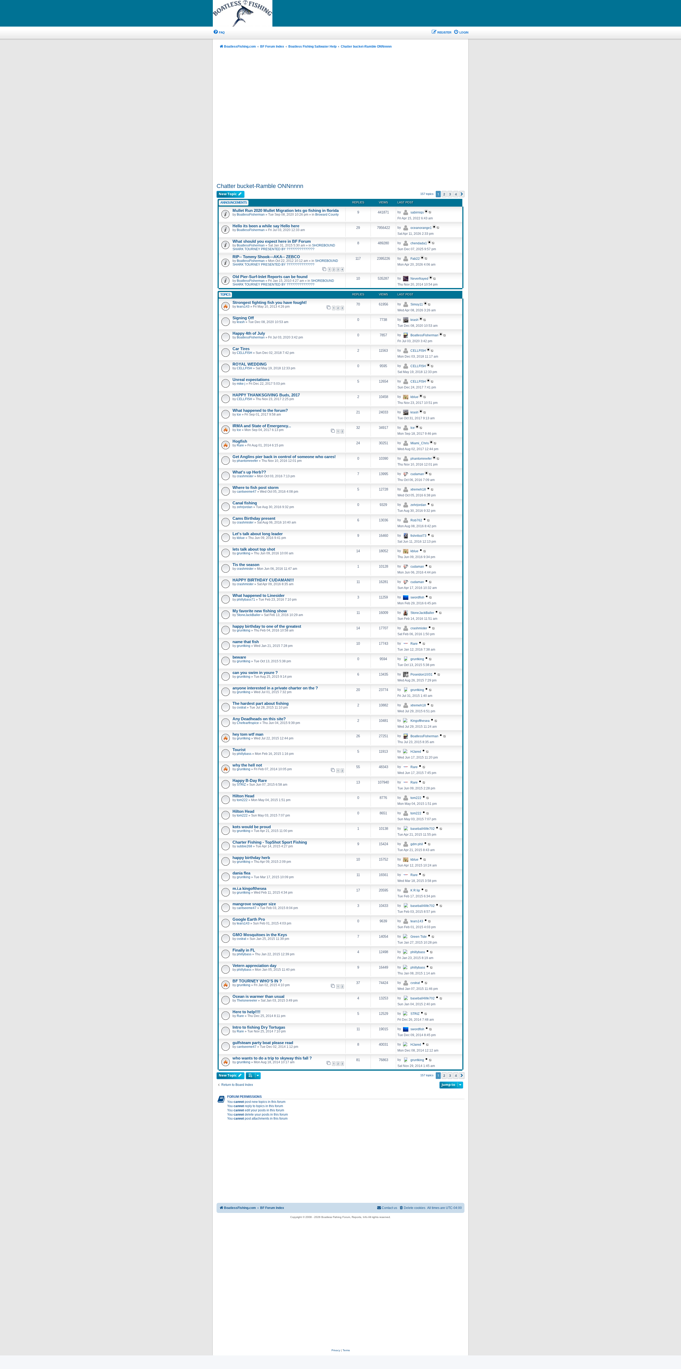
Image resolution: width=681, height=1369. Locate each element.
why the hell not (247, 765)
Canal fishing (244, 503)
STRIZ (241, 784)
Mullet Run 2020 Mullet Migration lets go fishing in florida (285, 210)
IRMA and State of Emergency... (261, 426)
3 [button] (450, 194)
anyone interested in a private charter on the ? (275, 688)
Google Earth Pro (248, 919)
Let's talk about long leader (257, 534)
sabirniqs (417, 212)
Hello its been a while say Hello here (265, 226)
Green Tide (418, 937)
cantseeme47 (246, 491)
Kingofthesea (420, 721)
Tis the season (245, 565)
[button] (461, 194)
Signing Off (243, 318)
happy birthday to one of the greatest (266, 626)
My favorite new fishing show (259, 611)
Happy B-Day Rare (249, 780)
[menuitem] (219, 32)
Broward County (327, 214)
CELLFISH (244, 353)
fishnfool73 (418, 536)
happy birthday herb (251, 858)
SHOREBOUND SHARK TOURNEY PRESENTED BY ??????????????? (283, 247)
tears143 (243, 306)
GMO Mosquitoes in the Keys (259, 935)
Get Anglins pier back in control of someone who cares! (284, 457)
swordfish (417, 597)
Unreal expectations (250, 380)
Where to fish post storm (255, 487)
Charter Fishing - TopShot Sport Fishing (269, 842)
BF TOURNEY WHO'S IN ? (257, 981)
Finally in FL (243, 950)
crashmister (245, 476)
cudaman (417, 474)
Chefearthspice (248, 723)
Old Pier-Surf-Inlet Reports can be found (270, 277)
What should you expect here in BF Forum (271, 241)
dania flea (241, 873)
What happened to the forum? (260, 410)
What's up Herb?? (249, 472)
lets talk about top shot (253, 549)
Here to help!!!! (246, 1012)
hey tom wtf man (247, 734)
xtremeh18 (418, 489)
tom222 (242, 800)
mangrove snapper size (254, 904)
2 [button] (444, 194)
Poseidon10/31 (421, 674)
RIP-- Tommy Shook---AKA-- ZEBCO (266, 257)
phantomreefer (247, 461)
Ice (239, 414)
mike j (241, 384)
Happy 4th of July (248, 333)
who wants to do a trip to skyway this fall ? (272, 1058)
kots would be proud (251, 827)
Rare (240, 445)
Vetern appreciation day (254, 966)
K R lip (415, 890)
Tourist (239, 750)
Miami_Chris (419, 443)
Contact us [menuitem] (389, 1208)
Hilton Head (243, 796)
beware (239, 657)
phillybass (244, 754)
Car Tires (241, 349)
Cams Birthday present (253, 518)
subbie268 (244, 846)
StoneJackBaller (248, 615)
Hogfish (239, 441)
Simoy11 (416, 304)
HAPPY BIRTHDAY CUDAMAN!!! (263, 580)
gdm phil (416, 844)
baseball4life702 (422, 829)
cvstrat (241, 707)
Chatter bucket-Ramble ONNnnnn (260, 186)
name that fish (245, 642)
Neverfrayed (419, 279)
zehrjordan (244, 507)
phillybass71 (246, 599)
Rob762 (416, 520)
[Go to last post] (430, 212)
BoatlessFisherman (251, 214)
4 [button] (456, 194)
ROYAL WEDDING (249, 364)
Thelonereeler (247, 1000)
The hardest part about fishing (260, 703)
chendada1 (418, 243)
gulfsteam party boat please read (262, 1043)
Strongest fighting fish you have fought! (269, 302)
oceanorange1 (421, 228)
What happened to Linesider (258, 595)
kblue (414, 397)
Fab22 (415, 259)
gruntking (243, 553)
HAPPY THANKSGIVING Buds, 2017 (266, 395)
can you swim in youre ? (255, 673)
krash (241, 322)
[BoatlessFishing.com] (251, 13)
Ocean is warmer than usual (258, 996)
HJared (415, 751)
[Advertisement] (340, 116)
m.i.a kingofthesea (249, 888)
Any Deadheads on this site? (259, 719)
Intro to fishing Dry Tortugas (258, 1027)
